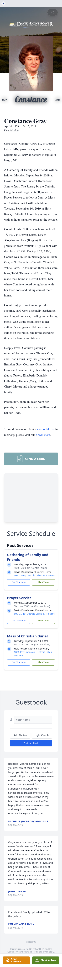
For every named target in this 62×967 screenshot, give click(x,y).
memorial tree (45, 429)
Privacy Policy (21, 951)
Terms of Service (40, 951)
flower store (43, 435)
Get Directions (19, 582)
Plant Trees (43, 582)
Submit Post (31, 743)
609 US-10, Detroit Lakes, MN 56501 (34, 575)
